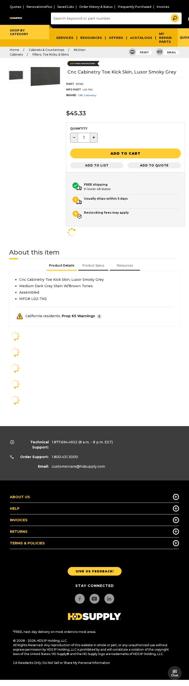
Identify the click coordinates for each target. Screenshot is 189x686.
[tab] (62, 266)
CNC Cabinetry (87, 95)
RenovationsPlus (39, 7)
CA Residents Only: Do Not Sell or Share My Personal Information (61, 663)
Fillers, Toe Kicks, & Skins (50, 54)
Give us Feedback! (95, 571)
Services (64, 38)
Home (14, 50)
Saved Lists (65, 7)
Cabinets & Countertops (46, 50)
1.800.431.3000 (65, 457)
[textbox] (84, 137)
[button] (174, 17)
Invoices (163, 7)
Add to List (97, 165)
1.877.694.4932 (64, 442)
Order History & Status (95, 7)
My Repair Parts (165, 38)
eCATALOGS (141, 38)
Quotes (15, 7)
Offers (116, 38)
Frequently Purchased (134, 7)
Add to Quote (154, 165)
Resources (91, 38)
